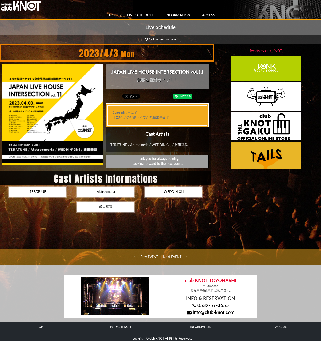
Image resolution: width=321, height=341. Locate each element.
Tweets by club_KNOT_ (266, 51)
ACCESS (208, 15)
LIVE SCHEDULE (140, 15)
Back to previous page (162, 39)
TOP (111, 15)
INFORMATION (177, 15)
